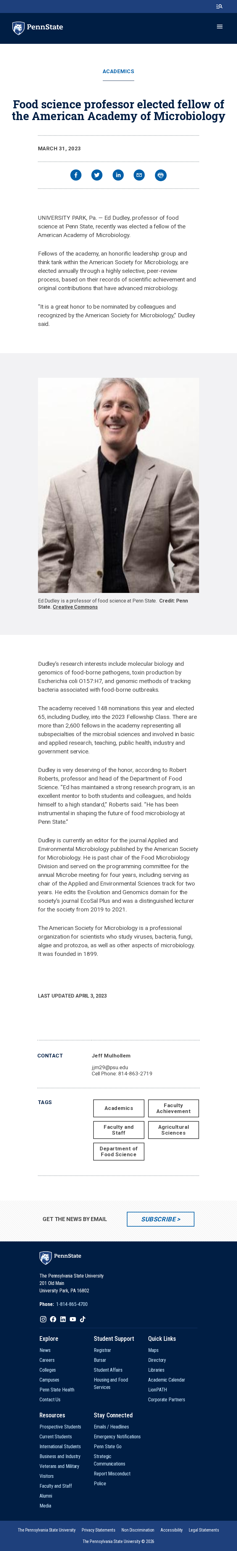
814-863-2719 (135, 1073)
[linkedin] (118, 175)
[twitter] (96, 175)
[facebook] (75, 175)
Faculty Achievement (173, 1108)
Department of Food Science (119, 1151)
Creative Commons (75, 607)
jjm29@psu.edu (110, 1067)
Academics (119, 71)
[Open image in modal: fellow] (118, 485)
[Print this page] (161, 175)
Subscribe (158, 1219)
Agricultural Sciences (173, 1130)
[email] (139, 175)
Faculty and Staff (119, 1130)
